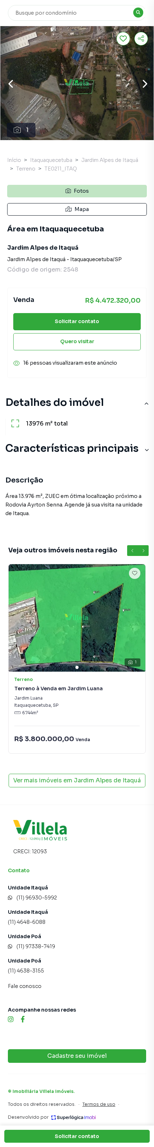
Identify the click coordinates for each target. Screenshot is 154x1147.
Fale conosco (25, 986)
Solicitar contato (77, 321)
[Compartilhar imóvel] (141, 38)
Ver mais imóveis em (77, 780)
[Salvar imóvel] (123, 38)
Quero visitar (77, 341)
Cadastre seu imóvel (77, 1056)
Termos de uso (98, 1104)
